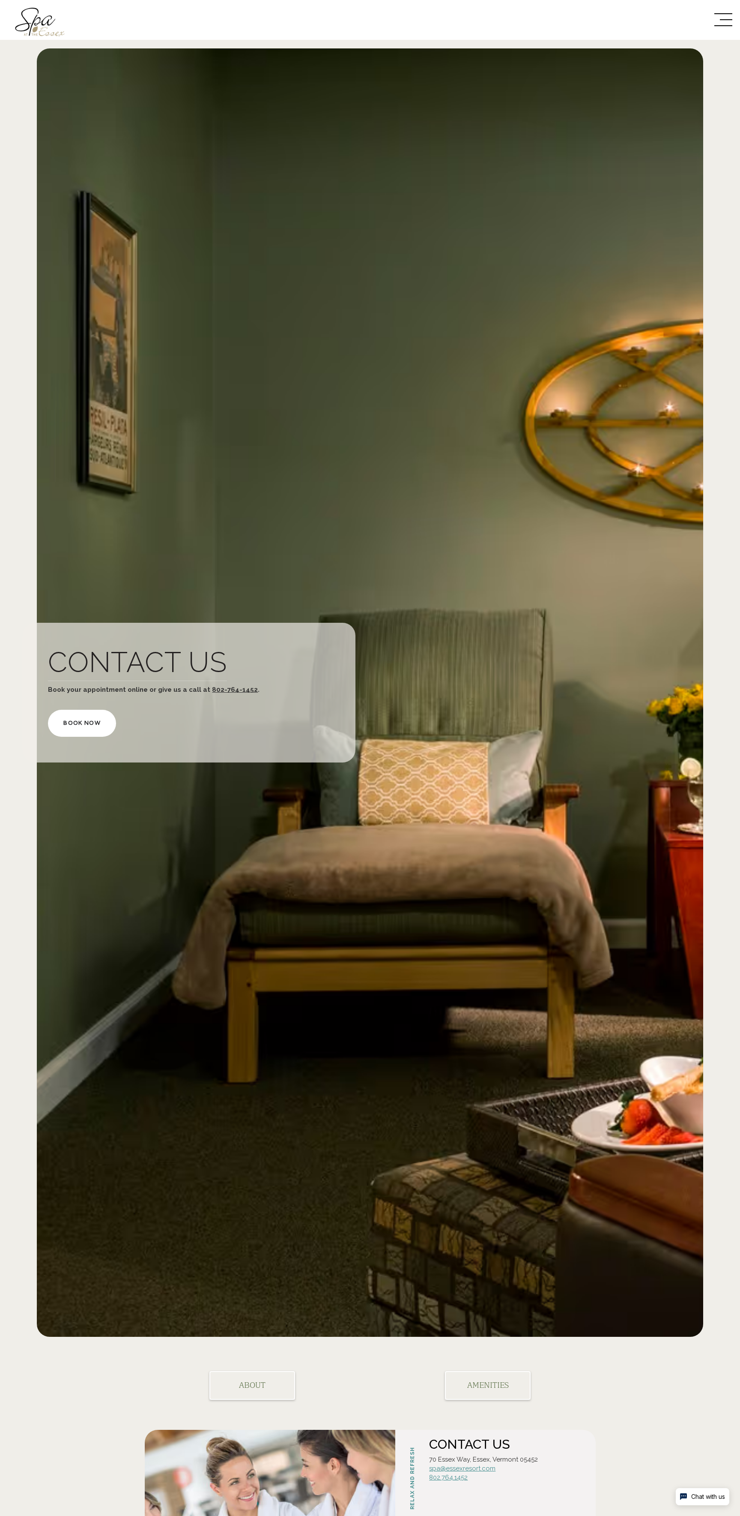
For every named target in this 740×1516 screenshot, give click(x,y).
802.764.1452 (448, 1477)
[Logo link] (61, 20)
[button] (723, 20)
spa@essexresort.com (462, 1468)
